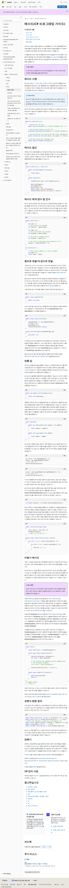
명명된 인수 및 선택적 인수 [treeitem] (14, 119)
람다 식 (37, 73)
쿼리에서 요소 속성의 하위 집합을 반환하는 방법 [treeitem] (13, 157)
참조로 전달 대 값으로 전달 (33, 39)
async (32, 570)
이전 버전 (12, 884)
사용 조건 (56, 884)
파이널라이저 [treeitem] (9, 130)
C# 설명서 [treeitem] (6, 24)
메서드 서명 (29, 32)
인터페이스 (46, 83)
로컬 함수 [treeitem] (9, 93)
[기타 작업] (66, 18)
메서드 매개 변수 (33, 806)
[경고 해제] (67, 11)
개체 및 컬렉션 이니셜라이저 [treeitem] (13, 134)
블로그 (19, 884)
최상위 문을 (56, 57)
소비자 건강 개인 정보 (45, 884)
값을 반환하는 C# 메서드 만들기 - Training (35, 864)
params (30, 799)
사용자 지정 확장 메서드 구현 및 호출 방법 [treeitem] (13, 109)
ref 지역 (26, 490)
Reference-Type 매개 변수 (32, 356)
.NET (31, 18)
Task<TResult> (53, 599)
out (41, 688)
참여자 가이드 (38, 826)
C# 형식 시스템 (32, 787)
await (54, 570)
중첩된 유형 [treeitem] (9, 150)
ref (35, 688)
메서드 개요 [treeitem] (10, 90)
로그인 (65, 2)
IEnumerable (42, 758)
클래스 (32, 83)
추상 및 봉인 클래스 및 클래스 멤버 (38, 796)
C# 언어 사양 (37, 776)
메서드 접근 (29, 35)
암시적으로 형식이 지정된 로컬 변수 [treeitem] (14, 97)
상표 (62, 884)
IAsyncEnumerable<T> (34, 601)
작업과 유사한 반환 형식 (33, 610)
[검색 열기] (61, 2)
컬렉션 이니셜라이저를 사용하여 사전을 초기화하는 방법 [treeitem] (13, 145)
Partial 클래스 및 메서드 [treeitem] (12, 153)
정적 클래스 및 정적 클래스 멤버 (37, 792)
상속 (29, 794)
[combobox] (11, 20)
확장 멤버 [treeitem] (8, 127)
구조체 (37, 83)
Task (25, 601)
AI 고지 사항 (4, 884)
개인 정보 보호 (32, 884)
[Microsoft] (3, 2)
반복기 (35, 767)
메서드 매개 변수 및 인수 (32, 37)
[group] (46, 132)
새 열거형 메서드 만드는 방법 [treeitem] (13, 114)
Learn (26, 18)
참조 (30, 376)
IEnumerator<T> (56, 761)
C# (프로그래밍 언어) (40, 18)
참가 (25, 884)
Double (50, 493)
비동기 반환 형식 (37, 696)
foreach (26, 755)
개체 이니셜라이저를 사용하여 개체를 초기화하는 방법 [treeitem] (13, 139)
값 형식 (34, 265)
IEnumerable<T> (51, 758)
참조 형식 (45, 356)
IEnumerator (43, 761)
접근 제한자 (31, 789)
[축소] (20, 17)
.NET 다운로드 (62, 7)
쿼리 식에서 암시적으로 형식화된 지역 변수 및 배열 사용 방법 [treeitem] (14, 103)
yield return (36, 746)
